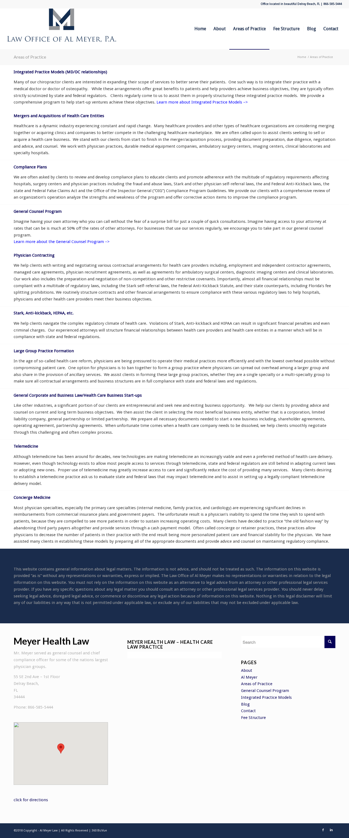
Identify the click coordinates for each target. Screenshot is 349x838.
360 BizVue (99, 830)
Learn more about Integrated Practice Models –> (202, 102)
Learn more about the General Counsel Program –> (62, 241)
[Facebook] (323, 830)
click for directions (31, 799)
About (246, 670)
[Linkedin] (331, 830)
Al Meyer (249, 677)
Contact (248, 710)
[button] (60, 748)
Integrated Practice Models (266, 697)
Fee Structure (253, 717)
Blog (245, 704)
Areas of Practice (30, 56)
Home (301, 57)
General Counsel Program (265, 690)
